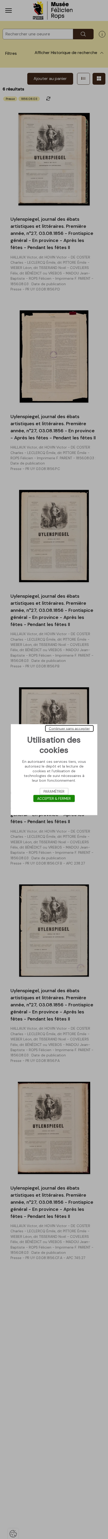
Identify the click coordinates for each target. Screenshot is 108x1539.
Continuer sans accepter (69, 728)
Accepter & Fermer (54, 798)
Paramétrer (54, 791)
